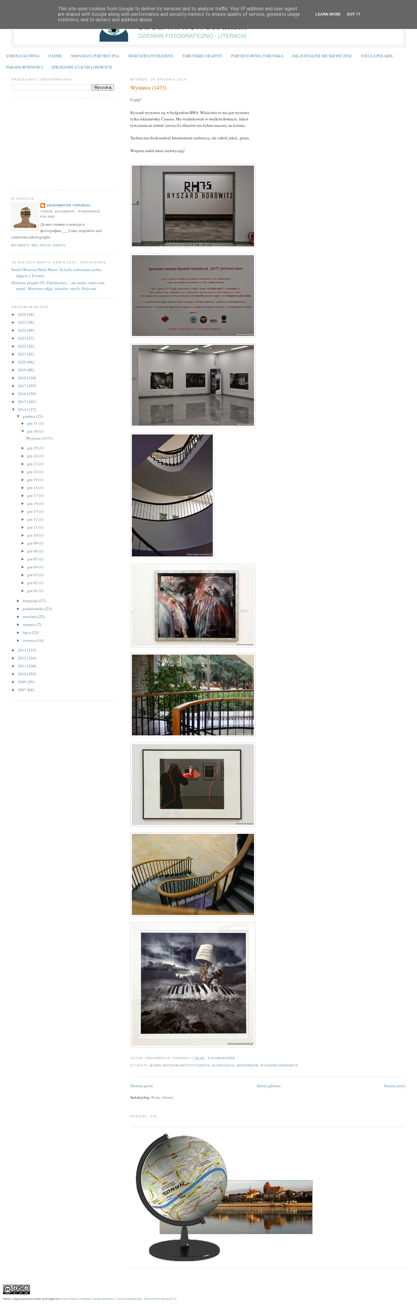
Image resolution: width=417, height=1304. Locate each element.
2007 (22, 689)
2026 (22, 314)
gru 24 (33, 456)
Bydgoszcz (223, 1065)
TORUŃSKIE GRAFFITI (202, 56)
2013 (22, 650)
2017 (22, 385)
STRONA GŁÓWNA (22, 56)
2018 (22, 377)
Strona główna (269, 1085)
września (30, 616)
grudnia (29, 416)
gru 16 (33, 503)
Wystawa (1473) (148, 87)
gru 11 (33, 527)
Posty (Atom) (162, 1097)
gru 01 (33, 590)
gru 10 (33, 535)
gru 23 (33, 463)
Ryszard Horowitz (279, 1065)
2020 (22, 362)
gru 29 (33, 448)
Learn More (328, 14)
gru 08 (33, 551)
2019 (22, 370)
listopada (31, 600)
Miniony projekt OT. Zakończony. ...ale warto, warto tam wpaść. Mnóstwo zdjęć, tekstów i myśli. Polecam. (57, 285)
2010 (22, 674)
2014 (22, 409)
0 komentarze (221, 1058)
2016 (22, 393)
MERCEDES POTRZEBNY (150, 56)
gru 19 (33, 479)
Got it (354, 14)
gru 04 (33, 567)
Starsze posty (395, 1085)
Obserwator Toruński (68, 205)
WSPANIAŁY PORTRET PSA (95, 56)
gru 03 (33, 574)
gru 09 (33, 543)
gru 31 (33, 423)
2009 (22, 681)
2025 (22, 322)
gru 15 (33, 511)
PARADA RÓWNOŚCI (24, 67)
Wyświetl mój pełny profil (38, 245)
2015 (22, 401)
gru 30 (33, 431)
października (34, 608)
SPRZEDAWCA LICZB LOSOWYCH (82, 67)
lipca (27, 632)
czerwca (30, 640)
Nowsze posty (141, 1085)
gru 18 (33, 487)
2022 (22, 346)
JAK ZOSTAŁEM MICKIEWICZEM (322, 56)
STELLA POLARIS (377, 56)
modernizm (247, 1065)
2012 (22, 658)
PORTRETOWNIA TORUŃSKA (257, 56)
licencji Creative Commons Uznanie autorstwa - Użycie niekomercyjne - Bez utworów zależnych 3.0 (118, 1299)
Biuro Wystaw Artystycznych (180, 1065)
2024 (22, 330)
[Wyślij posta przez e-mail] (237, 1058)
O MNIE (55, 56)
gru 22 (33, 471)
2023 (22, 338)
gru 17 (33, 495)
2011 (22, 666)
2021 (22, 354)
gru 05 (33, 559)
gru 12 (33, 519)
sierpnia (30, 624)
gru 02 (33, 582)
